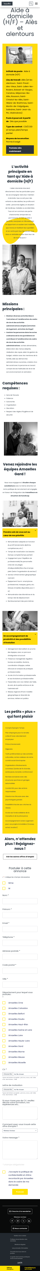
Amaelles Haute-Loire (19, 1040)
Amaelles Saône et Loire (20, 1030)
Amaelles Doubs (16, 1019)
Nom (5, 895)
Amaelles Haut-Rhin (18, 1024)
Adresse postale (11, 951)
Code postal (9, 965)
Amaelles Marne (16, 1051)
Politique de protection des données (18, 1240)
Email (5, 923)
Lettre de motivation (12, 1085)
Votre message (10, 1137)
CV (4, 1069)
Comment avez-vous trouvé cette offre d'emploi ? (19, 1125)
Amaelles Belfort (16, 1013)
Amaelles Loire (15, 1035)
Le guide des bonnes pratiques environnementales (20, 1257)
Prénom (7, 909)
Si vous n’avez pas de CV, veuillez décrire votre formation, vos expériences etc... (18, 1102)
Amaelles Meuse (16, 1057)
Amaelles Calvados (18, 1008)
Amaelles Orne (15, 1002)
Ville (5, 978)
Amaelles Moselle (17, 1062)
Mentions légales (20, 1244)
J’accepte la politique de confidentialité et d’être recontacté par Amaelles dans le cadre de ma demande (20, 1178)
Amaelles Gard (15, 1046)
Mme (10, 883)
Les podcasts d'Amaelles (20, 1248)
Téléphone (8, 937)
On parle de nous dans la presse (18, 1252)
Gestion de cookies (20, 1236)
